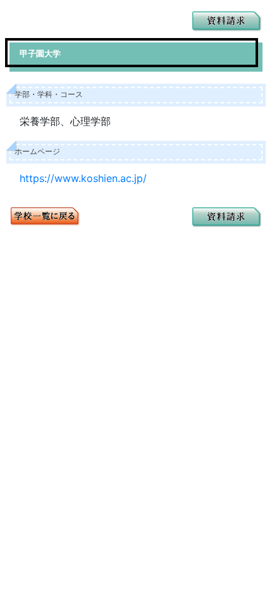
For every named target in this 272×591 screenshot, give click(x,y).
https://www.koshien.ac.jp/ (83, 178)
